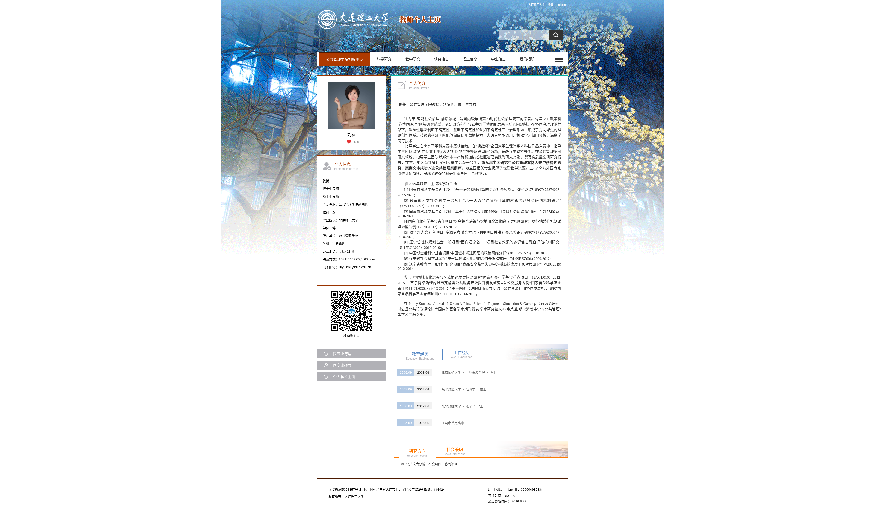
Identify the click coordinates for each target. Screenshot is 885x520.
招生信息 (470, 59)
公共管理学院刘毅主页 (344, 59)
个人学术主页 (344, 376)
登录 (550, 4)
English (561, 4)
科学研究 (384, 59)
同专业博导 (342, 353)
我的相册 (527, 59)
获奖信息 (441, 59)
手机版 (497, 489)
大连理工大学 (536, 4)
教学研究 (412, 59)
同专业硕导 (342, 365)
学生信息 (498, 59)
